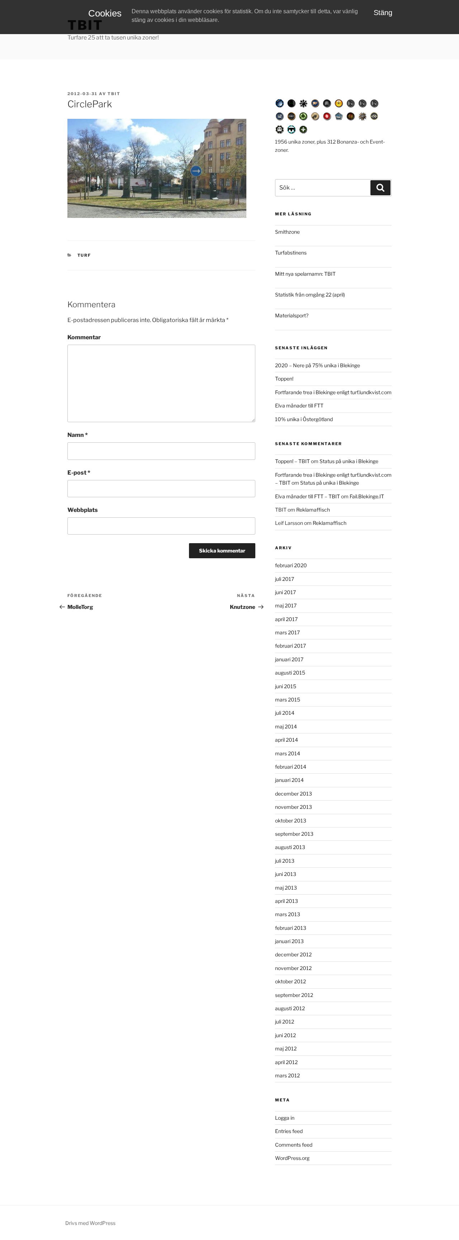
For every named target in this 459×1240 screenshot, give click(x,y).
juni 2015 (285, 686)
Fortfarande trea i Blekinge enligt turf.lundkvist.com (333, 392)
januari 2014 (289, 780)
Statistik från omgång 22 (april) (310, 295)
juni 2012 (285, 1035)
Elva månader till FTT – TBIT (307, 496)
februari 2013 (290, 928)
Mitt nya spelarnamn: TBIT (305, 274)
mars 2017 (287, 632)
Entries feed (289, 1131)
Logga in (284, 1118)
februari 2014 (290, 767)
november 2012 (293, 968)
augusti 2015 (290, 673)
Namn (77, 435)
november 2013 (293, 807)
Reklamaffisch (313, 510)
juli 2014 (284, 713)
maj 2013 (286, 888)
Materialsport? (291, 315)
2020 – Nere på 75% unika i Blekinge (317, 365)
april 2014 (286, 740)
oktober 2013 (290, 820)
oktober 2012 (290, 981)
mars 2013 (287, 914)
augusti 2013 (290, 847)
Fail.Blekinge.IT (367, 496)
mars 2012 (287, 1075)
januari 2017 (289, 659)
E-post (78, 472)
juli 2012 (284, 1021)
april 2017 (286, 619)
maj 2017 (286, 605)
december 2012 (293, 954)
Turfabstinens (291, 253)
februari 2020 (291, 565)
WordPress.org (292, 1158)
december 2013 (293, 794)
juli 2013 (284, 861)
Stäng (383, 13)
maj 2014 (286, 726)
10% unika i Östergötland (304, 419)
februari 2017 (290, 646)
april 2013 (286, 901)
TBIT (114, 93)
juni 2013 (285, 874)
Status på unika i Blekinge (349, 461)
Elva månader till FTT (299, 405)
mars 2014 (287, 753)
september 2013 (294, 834)
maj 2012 (286, 1048)
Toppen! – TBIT (292, 461)
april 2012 (286, 1062)
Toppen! (284, 379)
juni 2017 (285, 592)
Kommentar (84, 337)
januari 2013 (289, 941)
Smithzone (287, 232)
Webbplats (82, 510)
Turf (84, 255)
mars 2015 (287, 699)
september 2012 (294, 995)
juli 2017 (284, 579)
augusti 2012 (290, 1008)
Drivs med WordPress (90, 1223)
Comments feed (293, 1145)
